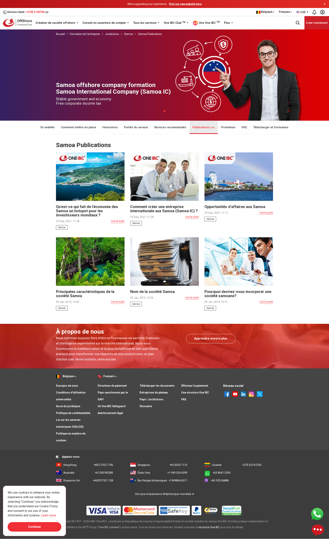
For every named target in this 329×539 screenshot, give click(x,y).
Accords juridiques (68, 406)
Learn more (48, 515)
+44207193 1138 (88, 480)
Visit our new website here (185, 4)
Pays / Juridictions (151, 399)
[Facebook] (227, 393)
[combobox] (302, 12)
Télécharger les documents (157, 385)
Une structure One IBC (195, 392)
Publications (201, 127)
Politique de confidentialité (73, 413)
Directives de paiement (112, 385)
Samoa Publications (150, 34)
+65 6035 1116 (162, 464)
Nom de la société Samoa (152, 291)
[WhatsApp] (317, 513)
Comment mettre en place (78, 127)
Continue (34, 527)
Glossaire (146, 406)
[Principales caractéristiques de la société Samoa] (90, 261)
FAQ (244, 127)
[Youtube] (235, 393)
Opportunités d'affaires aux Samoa (234, 206)
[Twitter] (260, 393)
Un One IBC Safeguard (111, 406)
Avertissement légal (110, 413)
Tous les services (145, 23)
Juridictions (112, 34)
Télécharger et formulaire (270, 127)
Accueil (60, 34)
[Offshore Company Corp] (19, 22)
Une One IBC (209, 23)
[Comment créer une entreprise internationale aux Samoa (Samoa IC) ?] (164, 176)
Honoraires (110, 127)
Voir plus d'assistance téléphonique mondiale (163, 493)
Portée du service (136, 127)
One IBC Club (174, 23)
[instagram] (251, 393)
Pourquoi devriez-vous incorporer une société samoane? (237, 293)
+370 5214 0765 (237, 464)
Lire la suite (118, 220)
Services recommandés (170, 127)
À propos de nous (67, 385)
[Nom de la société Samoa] (164, 261)
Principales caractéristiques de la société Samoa (85, 293)
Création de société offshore (56, 23)
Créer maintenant (316, 22)
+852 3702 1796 (88, 464)
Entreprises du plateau (154, 392)
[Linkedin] (243, 393)
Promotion (228, 127)
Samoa (128, 34)
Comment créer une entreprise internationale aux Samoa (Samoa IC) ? (164, 208)
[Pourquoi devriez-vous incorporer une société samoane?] (238, 261)
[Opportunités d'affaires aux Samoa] (238, 176)
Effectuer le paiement (194, 385)
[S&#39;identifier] (322, 12)
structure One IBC (209, 527)
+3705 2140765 (35, 11)
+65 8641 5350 (222, 472)
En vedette (48, 127)
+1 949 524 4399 (162, 472)
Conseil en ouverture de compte (104, 23)
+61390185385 (88, 472)
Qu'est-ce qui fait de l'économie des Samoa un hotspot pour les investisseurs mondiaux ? (87, 210)
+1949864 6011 (162, 480)
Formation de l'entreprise (85, 34)
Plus (227, 23)
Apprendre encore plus (210, 338)
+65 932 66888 (220, 480)
